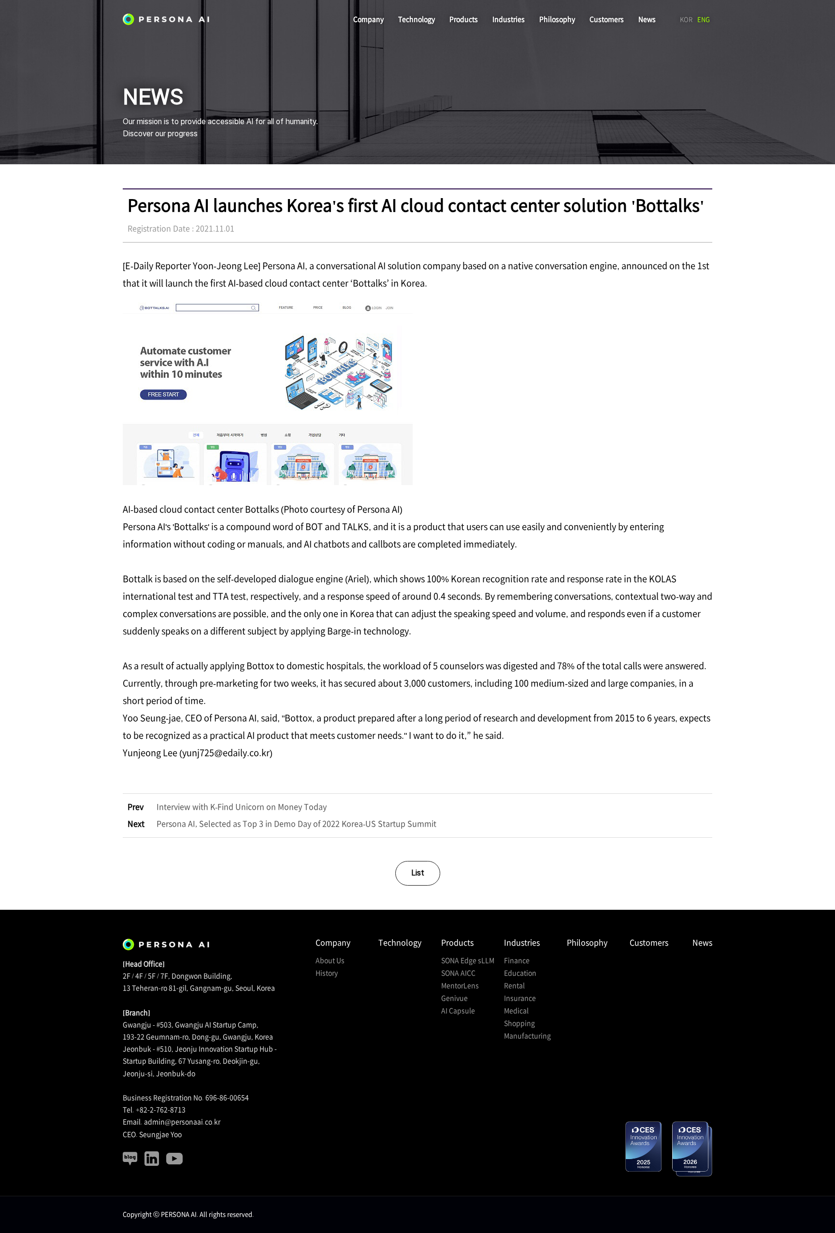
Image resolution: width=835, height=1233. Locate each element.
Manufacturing (527, 1035)
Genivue (454, 998)
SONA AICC (458, 973)
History (327, 973)
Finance (517, 960)
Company (368, 19)
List (417, 872)
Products (463, 19)
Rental (514, 985)
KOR (686, 19)
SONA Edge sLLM (467, 960)
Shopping (519, 1023)
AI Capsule (458, 1010)
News (647, 19)
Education (520, 973)
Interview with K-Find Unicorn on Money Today (227, 807)
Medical (516, 1010)
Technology (416, 19)
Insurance (520, 998)
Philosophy (557, 19)
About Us (330, 960)
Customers (607, 19)
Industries (508, 19)
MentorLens (460, 985)
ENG (703, 19)
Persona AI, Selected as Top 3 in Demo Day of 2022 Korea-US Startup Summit (282, 824)
